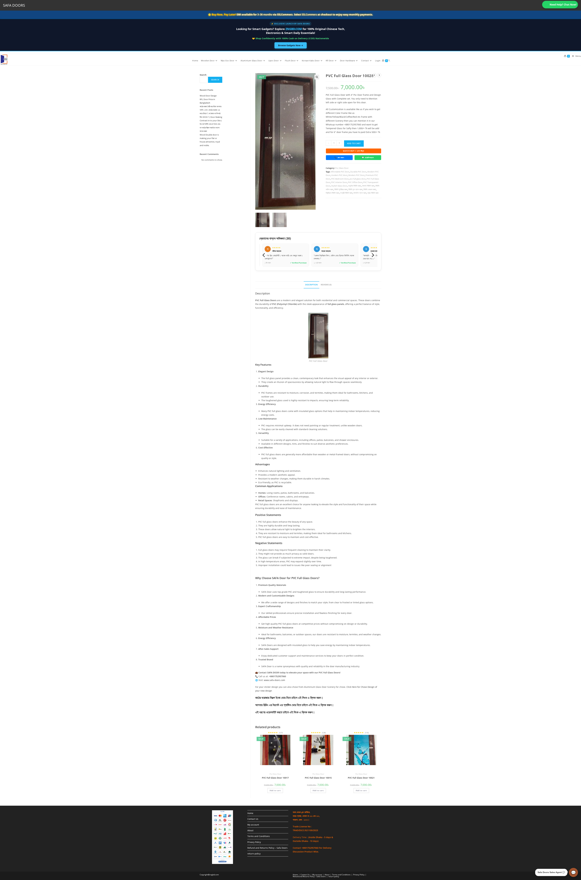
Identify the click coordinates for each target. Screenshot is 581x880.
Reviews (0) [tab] (326, 284)
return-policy (254, 853)
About (250, 830)
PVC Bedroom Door (340, 178)
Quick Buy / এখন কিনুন (353, 151)
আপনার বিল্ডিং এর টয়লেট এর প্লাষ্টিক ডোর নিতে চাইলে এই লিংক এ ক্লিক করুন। (294, 705)
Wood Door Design (208, 95)
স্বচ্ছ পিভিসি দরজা (373, 193)
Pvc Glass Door (342, 168)
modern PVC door (339, 175)
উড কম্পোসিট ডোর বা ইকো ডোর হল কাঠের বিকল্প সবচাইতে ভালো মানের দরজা (210, 127)
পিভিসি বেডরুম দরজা (369, 189)
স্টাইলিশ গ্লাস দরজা (359, 193)
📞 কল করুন (339, 157)
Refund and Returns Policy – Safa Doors (267, 847)
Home (250, 813)
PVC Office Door (355, 182)
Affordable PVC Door (340, 171)
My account (253, 824)
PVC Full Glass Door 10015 (318, 777)
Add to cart (354, 143)
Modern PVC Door (356, 175)
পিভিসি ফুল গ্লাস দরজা (355, 189)
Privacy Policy (254, 842)
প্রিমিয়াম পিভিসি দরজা (332, 193)
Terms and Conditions (258, 836)
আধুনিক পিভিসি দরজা (354, 185)
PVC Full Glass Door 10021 (361, 777)
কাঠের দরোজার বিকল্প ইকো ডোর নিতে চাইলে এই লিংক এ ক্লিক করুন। (289, 698)
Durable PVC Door (358, 171)
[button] (316, 77)
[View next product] (379, 75)
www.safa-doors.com (274, 680)
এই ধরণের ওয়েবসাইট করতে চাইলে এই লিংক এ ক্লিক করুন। (285, 712)
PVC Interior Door (339, 182)
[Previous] (264, 255)
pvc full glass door (358, 178)
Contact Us (252, 818)
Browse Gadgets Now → (290, 45)
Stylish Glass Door (339, 185)
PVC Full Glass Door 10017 (275, 777)
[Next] (372, 255)
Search (203, 74)
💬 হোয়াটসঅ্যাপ (368, 157)
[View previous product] (374, 75)
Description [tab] (311, 284)
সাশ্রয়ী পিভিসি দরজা (346, 193)
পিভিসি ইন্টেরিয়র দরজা (340, 189)
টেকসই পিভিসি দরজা (368, 185)
